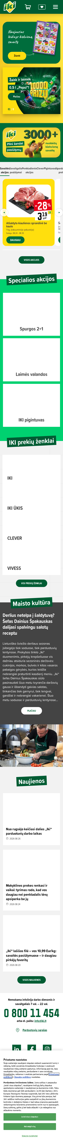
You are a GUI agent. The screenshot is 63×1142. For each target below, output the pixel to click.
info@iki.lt (40, 1021)
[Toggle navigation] (55, 7)
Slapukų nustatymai (30, 1135)
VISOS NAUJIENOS (32, 980)
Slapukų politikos (22, 1077)
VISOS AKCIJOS (31, 260)
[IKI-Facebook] (31, 1049)
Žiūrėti (17, 55)
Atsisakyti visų (30, 1126)
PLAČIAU (31, 711)
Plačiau (16, 96)
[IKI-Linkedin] (16, 1049)
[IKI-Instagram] (47, 1049)
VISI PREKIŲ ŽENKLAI (31, 583)
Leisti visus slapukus (29, 1116)
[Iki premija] (42, 7)
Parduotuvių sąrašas (35, 1030)
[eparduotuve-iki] (28, 7)
